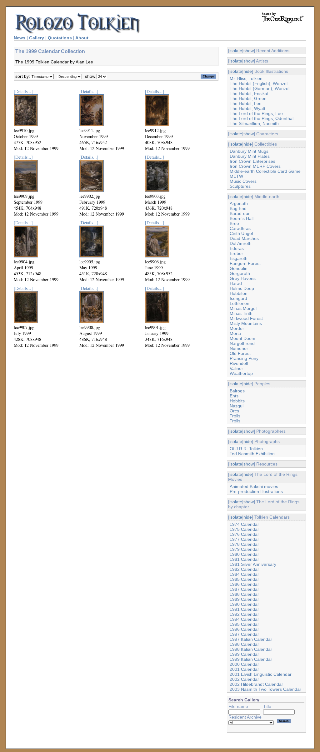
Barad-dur (240, 213)
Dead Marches (244, 238)
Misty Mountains (246, 323)
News (19, 37)
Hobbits (237, 400)
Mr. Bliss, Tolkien (246, 78)
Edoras (237, 248)
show (248, 50)
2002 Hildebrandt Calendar (256, 684)
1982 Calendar (244, 569)
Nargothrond (242, 343)
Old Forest (240, 353)
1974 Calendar (244, 524)
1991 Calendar (244, 609)
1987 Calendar (244, 589)
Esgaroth (239, 258)
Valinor (236, 368)
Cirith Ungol (241, 233)
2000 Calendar (244, 664)
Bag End (238, 208)
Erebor (236, 253)
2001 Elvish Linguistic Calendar (261, 674)
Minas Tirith (241, 313)
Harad (236, 283)
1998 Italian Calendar (251, 649)
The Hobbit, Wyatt (247, 108)
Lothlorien (239, 303)
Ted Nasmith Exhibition (252, 453)
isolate (235, 50)
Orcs (234, 410)
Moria (235, 333)
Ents (234, 395)
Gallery (36, 37)
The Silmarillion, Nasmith (254, 123)
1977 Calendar (244, 539)
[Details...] (23, 91)
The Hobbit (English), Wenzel (259, 83)
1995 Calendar (244, 624)
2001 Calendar (244, 669)
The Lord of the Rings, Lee (256, 113)
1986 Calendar (244, 584)
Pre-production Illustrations (256, 491)
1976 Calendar (244, 534)
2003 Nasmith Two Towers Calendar (265, 689)
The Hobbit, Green (248, 98)
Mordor (237, 328)
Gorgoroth (240, 273)
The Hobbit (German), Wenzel (259, 88)
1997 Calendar (244, 634)
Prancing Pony (244, 358)
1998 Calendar (244, 644)
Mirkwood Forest (246, 318)
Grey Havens (243, 278)
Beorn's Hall (241, 218)
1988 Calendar (244, 594)
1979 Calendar (244, 549)
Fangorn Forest (245, 263)
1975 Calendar (244, 529)
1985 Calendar (244, 579)
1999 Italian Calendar (251, 659)
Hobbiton (239, 293)
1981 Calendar (244, 559)
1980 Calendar (244, 554)
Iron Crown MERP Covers (255, 166)
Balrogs (237, 390)
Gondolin (239, 268)
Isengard (238, 298)
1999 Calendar (244, 654)
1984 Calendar (244, 574)
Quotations (60, 37)
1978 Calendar (244, 544)
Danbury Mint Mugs (249, 151)
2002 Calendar (244, 679)
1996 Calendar (244, 629)
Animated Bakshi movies (254, 486)
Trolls (235, 415)
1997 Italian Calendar (251, 639)
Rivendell (239, 363)
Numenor (239, 348)
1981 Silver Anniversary (253, 564)
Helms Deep (242, 288)
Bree (234, 223)
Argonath (239, 203)
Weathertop (241, 373)
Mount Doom (242, 338)
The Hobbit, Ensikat (249, 93)
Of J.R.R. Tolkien (246, 448)
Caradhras (240, 228)
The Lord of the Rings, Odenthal (261, 118)
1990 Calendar (244, 604)
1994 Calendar (244, 619)
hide (247, 71)
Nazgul (236, 405)
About (81, 37)
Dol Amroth (241, 243)
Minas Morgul (243, 308)
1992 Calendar (244, 614)
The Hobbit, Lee (246, 103)
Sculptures (240, 186)
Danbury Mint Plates (250, 156)
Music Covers (243, 181)
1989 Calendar (244, 599)
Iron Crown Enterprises (252, 161)
